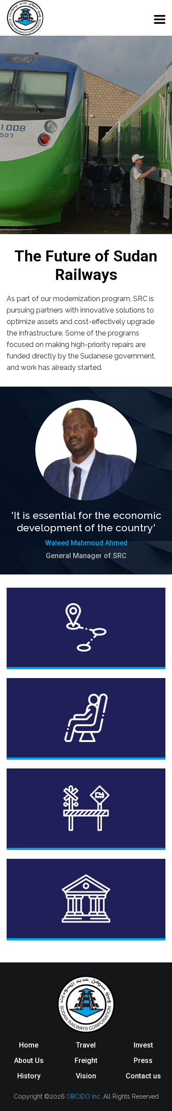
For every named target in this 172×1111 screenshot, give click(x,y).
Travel (86, 1045)
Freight (86, 1060)
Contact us (143, 1076)
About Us (29, 1060)
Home (28, 1045)
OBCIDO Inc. (84, 1096)
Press (143, 1060)
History (29, 1076)
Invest (143, 1045)
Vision (86, 1076)
